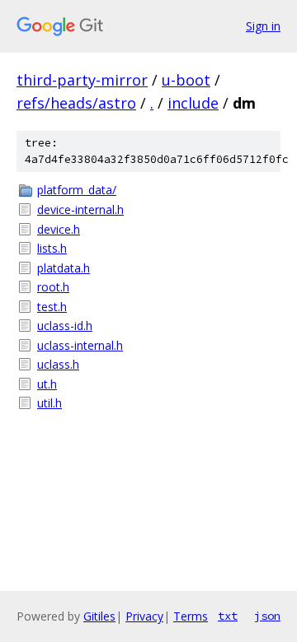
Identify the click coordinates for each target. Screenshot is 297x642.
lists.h (52, 248)
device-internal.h (80, 209)
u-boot (186, 80)
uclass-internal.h (80, 345)
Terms (190, 616)
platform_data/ (76, 190)
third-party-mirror (82, 80)
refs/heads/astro (76, 103)
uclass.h (58, 364)
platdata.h (63, 268)
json (267, 615)
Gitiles (99, 616)
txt (228, 615)
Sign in (263, 26)
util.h (49, 403)
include (193, 103)
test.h (52, 306)
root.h (53, 287)
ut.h (47, 384)
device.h (58, 229)
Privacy (144, 616)
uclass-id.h (64, 325)
